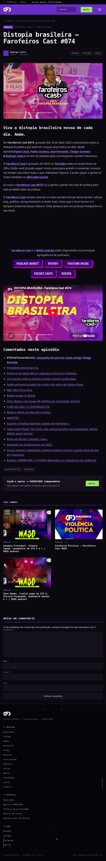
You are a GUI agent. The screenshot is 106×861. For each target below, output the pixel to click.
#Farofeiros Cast (12, 469)
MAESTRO (13, 418)
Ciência (7, 787)
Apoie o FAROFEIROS (13, 804)
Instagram (8, 840)
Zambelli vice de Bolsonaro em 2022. (30, 445)
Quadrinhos (8, 732)
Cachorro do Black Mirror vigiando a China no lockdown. (42, 373)
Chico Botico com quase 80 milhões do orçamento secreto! (43, 401)
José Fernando (59, 151)
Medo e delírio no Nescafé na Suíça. (29, 412)
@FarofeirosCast (37, 177)
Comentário (9, 630)
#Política (29, 469)
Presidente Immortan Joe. (23, 368)
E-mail (7, 672)
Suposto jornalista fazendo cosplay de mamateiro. (38, 423)
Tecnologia (8, 778)
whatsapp (87, 53)
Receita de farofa (12, 814)
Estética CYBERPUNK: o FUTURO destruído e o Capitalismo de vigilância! (51, 460)
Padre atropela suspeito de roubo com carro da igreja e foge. (45, 384)
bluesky (75, 53)
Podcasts (8, 27)
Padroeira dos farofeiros (16, 818)
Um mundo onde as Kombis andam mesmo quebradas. (41, 379)
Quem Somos (8, 800)
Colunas (7, 737)
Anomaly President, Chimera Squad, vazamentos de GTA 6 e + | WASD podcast (24, 548)
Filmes (6, 750)
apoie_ (86, 9)
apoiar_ (92, 483)
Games (6, 741)
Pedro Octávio (40, 151)
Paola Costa (21, 151)
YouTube (7, 836)
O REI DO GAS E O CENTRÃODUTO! (28, 407)
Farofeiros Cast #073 (29, 185)
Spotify (7, 845)
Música (6, 773)
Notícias (7, 755)
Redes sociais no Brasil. (21, 395)
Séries (6, 769)
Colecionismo (10, 759)
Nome (6, 661)
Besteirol (8, 746)
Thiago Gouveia (80, 151)
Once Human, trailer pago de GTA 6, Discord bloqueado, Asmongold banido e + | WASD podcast (26, 596)
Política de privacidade (16, 809)
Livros (6, 782)
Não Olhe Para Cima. (20, 390)
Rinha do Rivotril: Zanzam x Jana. (27, 439)
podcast (10, 21)
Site (5, 683)
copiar (98, 53)
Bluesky (7, 831)
